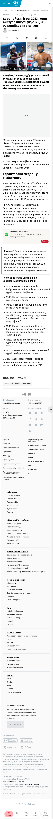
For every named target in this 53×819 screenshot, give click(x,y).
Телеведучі (7, 456)
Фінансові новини (14, 590)
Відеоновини (12, 505)
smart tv (10, 747)
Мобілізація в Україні (17, 552)
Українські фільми (14, 614)
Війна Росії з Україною (18, 520)
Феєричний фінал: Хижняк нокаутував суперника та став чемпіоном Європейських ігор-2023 (26, 164)
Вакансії (31, 457)
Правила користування (12, 464)
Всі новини (12, 492)
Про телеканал (8, 452)
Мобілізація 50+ (13, 558)
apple (27, 740)
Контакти (31, 453)
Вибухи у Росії (12, 540)
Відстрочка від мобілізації (17, 568)
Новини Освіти (14, 632)
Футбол (10, 682)
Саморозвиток (13, 646)
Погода (10, 512)
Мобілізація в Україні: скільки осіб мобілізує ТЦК (27, 572)
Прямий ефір (12, 502)
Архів (30, 465)
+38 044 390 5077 (35, 403)
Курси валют (12, 586)
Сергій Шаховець (15, 30)
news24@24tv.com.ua (11, 403)
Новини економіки (16, 580)
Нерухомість (13, 657)
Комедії (10, 621)
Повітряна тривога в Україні (18, 534)
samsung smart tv (27, 747)
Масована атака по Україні (18, 537)
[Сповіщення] (50, 3)
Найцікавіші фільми (15, 611)
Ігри (29, 473)
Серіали (10, 624)
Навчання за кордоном (16, 649)
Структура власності (36, 461)
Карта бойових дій (14, 527)
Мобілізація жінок (14, 562)
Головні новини (13, 495)
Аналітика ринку (13, 661)
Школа (9, 639)
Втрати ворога (13, 543)
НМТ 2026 (11, 643)
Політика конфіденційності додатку (13, 478)
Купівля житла (13, 664)
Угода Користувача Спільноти (35, 440)
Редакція (6, 444)
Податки (10, 596)
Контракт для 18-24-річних (17, 565)
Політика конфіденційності (13, 468)
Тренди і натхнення (15, 667)
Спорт (10, 675)
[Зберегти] (46, 38)
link (30, 413)
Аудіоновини (12, 509)
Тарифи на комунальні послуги (19, 593)
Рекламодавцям (9, 460)
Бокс (9, 679)
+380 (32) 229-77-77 (17, 781)
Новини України (13, 499)
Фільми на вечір (13, 618)
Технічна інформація (36, 449)
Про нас (6, 440)
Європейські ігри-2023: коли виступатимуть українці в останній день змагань (41, 10)
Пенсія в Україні (13, 600)
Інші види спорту (23, 10)
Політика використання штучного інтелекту (12, 472)
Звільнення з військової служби (20, 555)
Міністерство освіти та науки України (22, 636)
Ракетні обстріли (14, 524)
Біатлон (10, 689)
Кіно (9, 608)
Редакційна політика (11, 448)
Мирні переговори (14, 530)
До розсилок (15, 724)
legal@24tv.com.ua (32, 784)
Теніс (9, 685)
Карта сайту (32, 469)
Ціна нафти (11, 583)
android (10, 740)
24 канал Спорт (9, 10)
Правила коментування (37, 445)
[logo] (16, 3)
